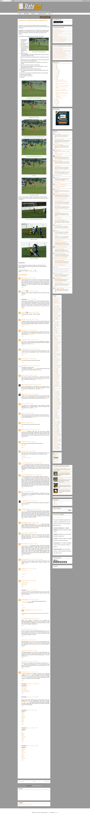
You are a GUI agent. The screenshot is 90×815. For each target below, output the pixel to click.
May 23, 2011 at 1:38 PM (30, 277)
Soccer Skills (29, 271)
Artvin (22, 740)
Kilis (22, 731)
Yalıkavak (23, 758)
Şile (22, 753)
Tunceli (22, 715)
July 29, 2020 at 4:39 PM (32, 533)
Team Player (55, 411)
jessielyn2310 (24, 500)
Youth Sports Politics (56, 440)
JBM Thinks (56, 170)
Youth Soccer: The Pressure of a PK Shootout (62, 85)
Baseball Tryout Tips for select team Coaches (60, 55)
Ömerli (22, 756)
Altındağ (23, 748)
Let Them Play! (57, 177)
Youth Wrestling (55, 449)
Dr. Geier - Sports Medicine (59, 144)
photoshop (34, 368)
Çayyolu (23, 755)
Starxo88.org (23, 431)
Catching (54, 313)
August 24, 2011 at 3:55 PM (33, 312)
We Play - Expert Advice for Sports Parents (61, 271)
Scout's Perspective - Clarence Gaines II (61, 194)
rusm (49, 812)
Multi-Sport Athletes (56, 353)
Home (20, 13)
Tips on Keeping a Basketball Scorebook (59, 52)
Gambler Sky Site (25, 522)
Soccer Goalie (24, 271)
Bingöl (22, 734)
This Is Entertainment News (27, 462)
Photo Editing (24, 365)
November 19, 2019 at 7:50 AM (35, 384)
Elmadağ (23, 752)
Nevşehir (23, 730)
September (57, 73)
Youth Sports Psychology (59, 282)
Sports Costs (55, 391)
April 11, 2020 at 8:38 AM (33, 394)
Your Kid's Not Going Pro (59, 273)
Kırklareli (23, 717)
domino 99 (35, 417)
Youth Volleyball (55, 447)
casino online (24, 444)
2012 (55, 67)
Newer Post (21, 781)
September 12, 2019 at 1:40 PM (32, 319)
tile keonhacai (24, 570)
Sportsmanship (57, 212)
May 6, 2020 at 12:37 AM (34, 429)
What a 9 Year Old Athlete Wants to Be (59, 41)
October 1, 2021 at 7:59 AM (30, 639)
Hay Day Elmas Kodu (25, 691)
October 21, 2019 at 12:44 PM (33, 349)
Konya (22, 721)
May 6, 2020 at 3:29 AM (30, 441)
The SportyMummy (58, 225)
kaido (22, 422)
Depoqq (41, 388)
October (56, 72)
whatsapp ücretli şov (25, 702)
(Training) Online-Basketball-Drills (60, 253)
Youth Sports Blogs (56, 433)
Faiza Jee (23, 330)
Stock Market (24, 677)
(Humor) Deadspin (58, 156)
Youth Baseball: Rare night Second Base (61, 92)
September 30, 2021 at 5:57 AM (32, 618)
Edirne (22, 714)
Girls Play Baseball (58, 150)
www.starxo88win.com (25, 545)
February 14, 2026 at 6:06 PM (33, 696)
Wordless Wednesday (56, 419)
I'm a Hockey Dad (57, 166)
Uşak (22, 718)
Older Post (47, 781)
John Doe (23, 319)
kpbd (22, 591)
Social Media (55, 385)
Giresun (22, 737)
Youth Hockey (55, 427)
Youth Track (55, 446)
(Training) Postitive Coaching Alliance (61, 258)
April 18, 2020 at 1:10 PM (28, 403)
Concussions (55, 323)
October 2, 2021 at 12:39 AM (31, 661)
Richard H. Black (24, 384)
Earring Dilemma (55, 35)
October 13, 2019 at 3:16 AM (33, 339)
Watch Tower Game (25, 429)
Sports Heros (55, 397)
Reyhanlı (23, 749)
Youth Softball (55, 430)
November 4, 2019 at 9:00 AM (30, 358)
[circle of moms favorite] (57, 462)
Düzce (22, 712)
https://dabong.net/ (39, 379)
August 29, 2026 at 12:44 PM (32, 745)
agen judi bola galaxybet (26, 474)
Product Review (55, 366)
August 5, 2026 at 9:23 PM (32, 710)
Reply (22, 287)
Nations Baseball (55, 355)
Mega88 (23, 464)
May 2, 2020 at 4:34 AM (28, 422)
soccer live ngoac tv (29, 495)
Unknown (23, 277)
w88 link (25, 563)
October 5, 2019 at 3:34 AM (31, 330)
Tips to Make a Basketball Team (58, 47)
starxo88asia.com (34, 535)
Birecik (22, 754)
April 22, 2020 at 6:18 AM (28, 413)
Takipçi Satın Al (24, 686)
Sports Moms (55, 400)
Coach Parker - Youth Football (59, 139)
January (56, 103)
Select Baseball (55, 375)
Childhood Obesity (56, 316)
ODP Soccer (55, 358)
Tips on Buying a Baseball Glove (58, 49)
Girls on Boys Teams (56, 342)
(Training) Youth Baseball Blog (60, 260)
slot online (23, 445)
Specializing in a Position (57, 386)
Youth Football (55, 424)
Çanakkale (23, 716)
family (54, 337)
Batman (22, 720)
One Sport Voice (57, 189)
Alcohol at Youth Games (56, 303)
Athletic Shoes (55, 307)
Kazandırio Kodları (25, 690)
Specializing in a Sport (56, 389)
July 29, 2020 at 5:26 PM (32, 543)
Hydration (54, 345)
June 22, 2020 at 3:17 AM (29, 491)
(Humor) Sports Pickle (58, 160)
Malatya (22, 735)
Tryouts (54, 414)
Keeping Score (55, 348)
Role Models (55, 372)
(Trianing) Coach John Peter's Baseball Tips (62, 269)
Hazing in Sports (55, 343)
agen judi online (31, 334)
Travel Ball (56, 267)
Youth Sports (55, 432)
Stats (50, 13)
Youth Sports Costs (42, 13)
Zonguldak (23, 736)
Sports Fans (55, 396)
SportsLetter (57, 210)
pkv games (23, 455)
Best (22, 403)
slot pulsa (23, 650)
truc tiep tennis (24, 602)
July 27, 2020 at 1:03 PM (34, 522)
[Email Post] (35, 270)
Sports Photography (56, 402)
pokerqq (32, 343)
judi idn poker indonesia (26, 457)
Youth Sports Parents (58, 278)
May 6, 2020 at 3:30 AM (30, 451)
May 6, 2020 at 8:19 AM (37, 462)
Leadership (55, 349)
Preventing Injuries (56, 365)
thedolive (23, 568)
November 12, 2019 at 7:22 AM (30, 375)
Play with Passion (56, 359)
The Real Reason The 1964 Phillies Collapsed (60, 38)
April (56, 99)
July (56, 76)
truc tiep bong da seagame (26, 601)
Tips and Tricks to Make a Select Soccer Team (60, 58)
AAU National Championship (55, 300)
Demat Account (29, 674)
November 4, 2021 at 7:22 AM (31, 672)
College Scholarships (56, 319)
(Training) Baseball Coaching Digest (60, 242)
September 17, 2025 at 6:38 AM (33, 683)
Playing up (54, 361)
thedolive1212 (24, 599)
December (57, 69)
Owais (22, 358)
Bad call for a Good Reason (57, 32)
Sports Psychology (56, 403)
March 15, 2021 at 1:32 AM (31, 568)
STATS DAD (23, 312)
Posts (56, 502)
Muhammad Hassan (25, 559)
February (56, 102)
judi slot (35, 407)
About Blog (26, 13)
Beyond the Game (56, 310)
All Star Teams (55, 305)
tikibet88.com (24, 502)
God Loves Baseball (56, 29)
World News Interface (25, 509)
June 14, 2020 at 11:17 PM (37, 474)
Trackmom (56, 235)
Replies (24, 607)
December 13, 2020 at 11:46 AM (36, 559)
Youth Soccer (35, 271)
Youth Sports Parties (56, 439)
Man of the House (57, 182)
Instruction (55, 346)
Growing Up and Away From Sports (63, 489)
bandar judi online (24, 324)
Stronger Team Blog (58, 217)
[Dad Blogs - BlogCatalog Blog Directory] (57, 455)
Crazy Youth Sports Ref (56, 333)
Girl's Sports (55, 340)
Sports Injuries (55, 399)
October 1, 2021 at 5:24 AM (31, 629)
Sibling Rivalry (55, 378)
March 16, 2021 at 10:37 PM (33, 599)
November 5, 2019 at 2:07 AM (33, 365)
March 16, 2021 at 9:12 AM (32, 590)
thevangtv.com (24, 353)
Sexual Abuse (55, 376)
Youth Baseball (55, 421)
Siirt (22, 722)
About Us (33, 13)
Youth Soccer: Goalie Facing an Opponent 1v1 (32, 20)
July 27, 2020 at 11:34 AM (36, 509)
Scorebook (55, 373)
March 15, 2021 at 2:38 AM (31, 580)
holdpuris (23, 672)
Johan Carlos (24, 339)
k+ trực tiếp (23, 573)
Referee (54, 370)
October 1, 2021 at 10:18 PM (31, 650)
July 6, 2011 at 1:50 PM (31, 299)
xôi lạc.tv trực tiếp (24, 582)
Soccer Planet (24, 533)
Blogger (56, 812)
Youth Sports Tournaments (55, 442)
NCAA (54, 356)
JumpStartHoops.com (58, 175)
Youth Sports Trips (56, 444)
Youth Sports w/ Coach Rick (59, 288)
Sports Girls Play (57, 205)
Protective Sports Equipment (56, 368)
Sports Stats (55, 405)
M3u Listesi (23, 687)
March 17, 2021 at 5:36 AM (36, 609)
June (56, 77)
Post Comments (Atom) (36, 785)
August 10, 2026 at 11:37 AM (32, 727)
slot (47, 398)
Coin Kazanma (24, 689)
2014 (55, 64)
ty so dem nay (24, 583)
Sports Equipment (56, 394)
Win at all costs (55, 417)
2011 (55, 68)
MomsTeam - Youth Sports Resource (60, 184)
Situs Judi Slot (38, 524)
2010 (55, 105)
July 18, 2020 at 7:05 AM (32, 500)
